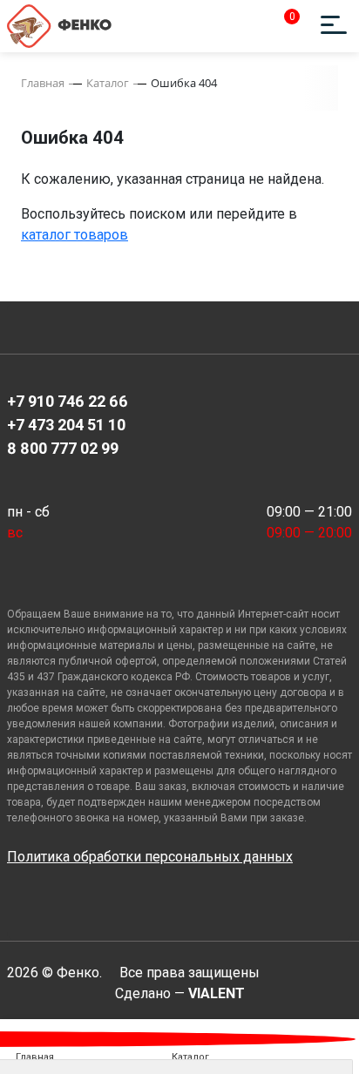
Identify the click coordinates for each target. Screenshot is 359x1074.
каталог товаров (74, 234)
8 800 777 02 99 (63, 448)
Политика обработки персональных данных (150, 856)
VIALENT (216, 993)
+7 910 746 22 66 (67, 401)
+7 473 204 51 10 (66, 424)
